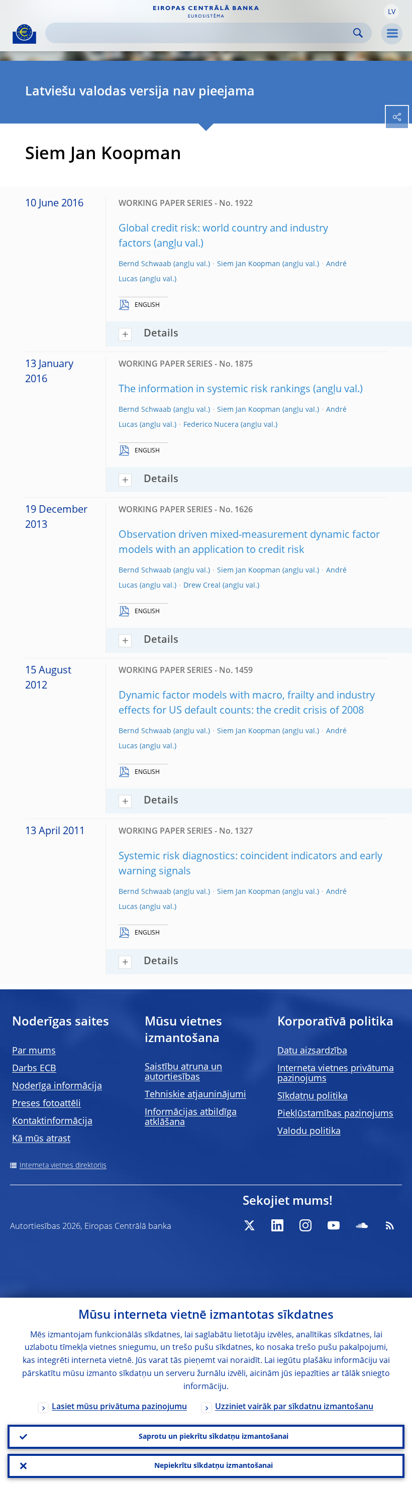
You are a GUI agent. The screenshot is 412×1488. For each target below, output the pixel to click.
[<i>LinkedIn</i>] (277, 1225)
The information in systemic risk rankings (215, 390)
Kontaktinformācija (52, 1121)
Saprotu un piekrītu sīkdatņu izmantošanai (213, 1436)
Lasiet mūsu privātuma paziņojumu (119, 1407)
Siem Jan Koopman (248, 264)
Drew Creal (202, 585)
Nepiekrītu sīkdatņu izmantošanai (213, 1465)
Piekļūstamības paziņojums (335, 1113)
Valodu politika (309, 1131)
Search (358, 33)
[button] (391, 11)
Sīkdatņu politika (312, 1096)
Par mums (34, 1051)
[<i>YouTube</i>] (334, 1225)
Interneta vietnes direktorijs (63, 1165)
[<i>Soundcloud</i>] (362, 1225)
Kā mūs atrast (41, 1138)
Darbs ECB (34, 1068)
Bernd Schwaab (145, 264)
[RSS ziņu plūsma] (390, 1225)
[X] (249, 1225)
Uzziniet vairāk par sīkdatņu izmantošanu (294, 1407)
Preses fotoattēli (46, 1103)
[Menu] (391, 33)
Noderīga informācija (57, 1086)
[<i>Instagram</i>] (305, 1225)
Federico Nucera (211, 424)
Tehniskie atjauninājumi (195, 1094)
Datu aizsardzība (312, 1051)
